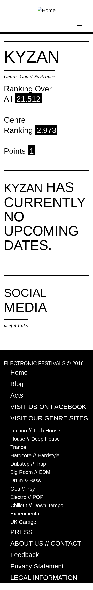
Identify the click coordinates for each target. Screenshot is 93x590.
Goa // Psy (22, 489)
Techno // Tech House (35, 430)
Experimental (25, 514)
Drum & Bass (25, 480)
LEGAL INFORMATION (43, 577)
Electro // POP (26, 497)
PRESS (21, 531)
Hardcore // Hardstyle (34, 455)
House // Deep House (35, 439)
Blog (17, 383)
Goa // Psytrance (37, 76)
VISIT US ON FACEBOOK (48, 406)
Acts (16, 395)
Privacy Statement (37, 566)
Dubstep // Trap (28, 464)
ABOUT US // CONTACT (45, 543)
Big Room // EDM (30, 472)
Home (19, 372)
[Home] (47, 10)
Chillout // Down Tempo (36, 505)
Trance (18, 447)
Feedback (24, 554)
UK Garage (23, 522)
